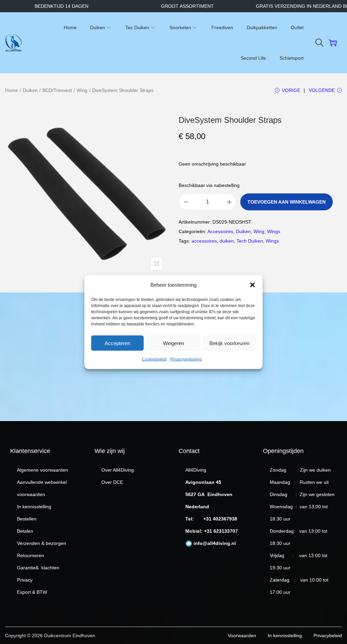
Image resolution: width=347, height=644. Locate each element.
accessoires (204, 241)
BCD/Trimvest (57, 90)
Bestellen (27, 519)
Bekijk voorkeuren (229, 343)
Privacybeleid (327, 635)
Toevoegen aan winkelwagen (286, 202)
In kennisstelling (34, 506)
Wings (273, 231)
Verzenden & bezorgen (41, 543)
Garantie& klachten (38, 567)
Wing (82, 90)
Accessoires (220, 231)
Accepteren (117, 343)
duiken (227, 241)
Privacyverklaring (186, 359)
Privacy (25, 580)
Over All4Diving (117, 470)
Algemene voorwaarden (42, 470)
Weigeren (173, 343)
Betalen (25, 531)
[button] (252, 285)
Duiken (30, 90)
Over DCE (112, 482)
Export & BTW (32, 592)
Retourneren (30, 555)
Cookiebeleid (154, 359)
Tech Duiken (250, 241)
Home (11, 90)
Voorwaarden (242, 635)
